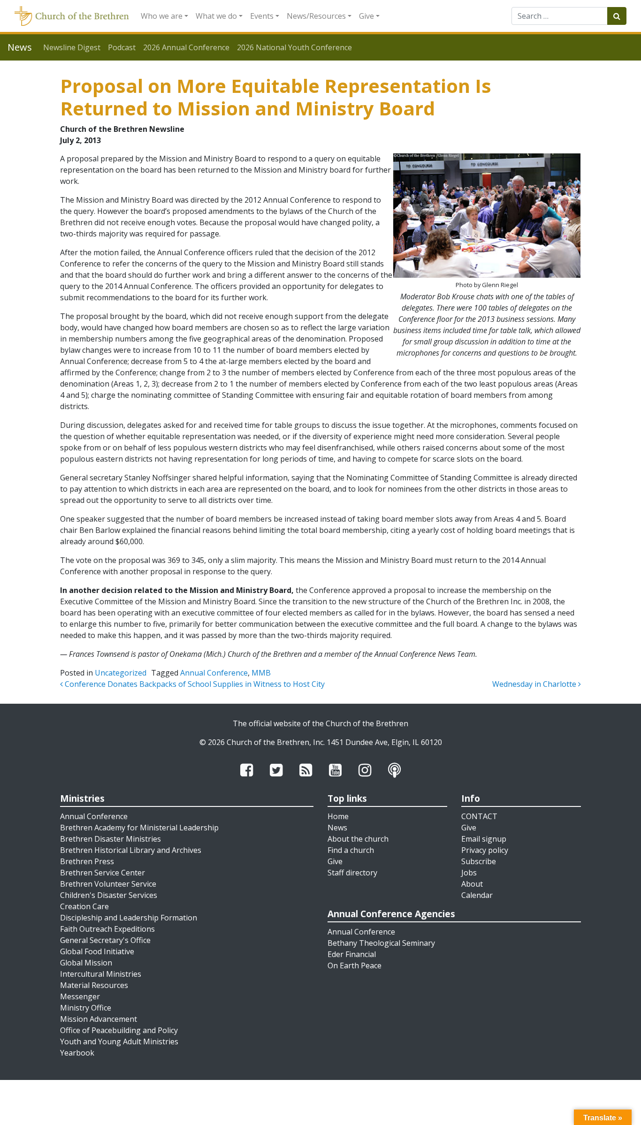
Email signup (483, 839)
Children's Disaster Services (108, 895)
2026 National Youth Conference (294, 47)
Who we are (162, 16)
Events (262, 16)
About (472, 884)
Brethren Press (87, 861)
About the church (358, 839)
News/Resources (316, 16)
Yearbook (77, 1053)
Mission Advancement (98, 1019)
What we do (216, 16)
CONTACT (479, 816)
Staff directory (352, 872)
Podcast (122, 47)
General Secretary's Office (105, 940)
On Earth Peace (355, 965)
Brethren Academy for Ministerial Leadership (139, 827)
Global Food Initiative (97, 951)
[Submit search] (616, 16)
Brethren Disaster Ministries (110, 839)
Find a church (351, 850)
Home (338, 816)
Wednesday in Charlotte (535, 684)
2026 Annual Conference (186, 47)
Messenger (80, 996)
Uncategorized (120, 673)
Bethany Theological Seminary (381, 943)
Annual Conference (214, 673)
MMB (261, 673)
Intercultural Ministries (100, 974)
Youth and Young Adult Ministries (119, 1041)
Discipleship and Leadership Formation (128, 917)
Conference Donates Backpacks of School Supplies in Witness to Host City (194, 684)
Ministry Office (85, 1008)
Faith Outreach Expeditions (107, 929)
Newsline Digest (71, 47)
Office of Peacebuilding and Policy (119, 1030)
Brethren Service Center (102, 872)
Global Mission (86, 963)
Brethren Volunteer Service (108, 884)
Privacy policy (484, 850)
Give (366, 16)
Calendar (477, 895)
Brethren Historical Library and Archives (130, 850)
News (337, 827)
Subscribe (478, 861)
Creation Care (84, 906)
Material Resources (94, 985)
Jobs (469, 872)
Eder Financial (352, 954)
